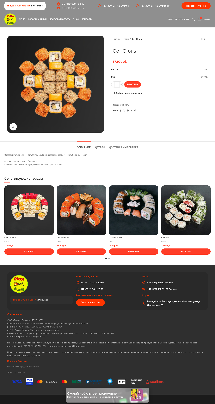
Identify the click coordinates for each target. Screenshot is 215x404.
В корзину (132, 84)
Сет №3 (165, 237)
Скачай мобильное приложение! (92, 393)
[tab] (84, 145)
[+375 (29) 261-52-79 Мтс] (99, 6)
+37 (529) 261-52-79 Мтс (160, 282)
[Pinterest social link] (128, 111)
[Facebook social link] (120, 111)
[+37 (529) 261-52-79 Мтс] (143, 282)
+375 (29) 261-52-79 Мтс (116, 5)
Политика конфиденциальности (23, 366)
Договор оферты (16, 372)
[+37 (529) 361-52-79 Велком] (143, 289)
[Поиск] (193, 19)
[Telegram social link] (135, 111)
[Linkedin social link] (131, 111)
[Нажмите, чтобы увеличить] (13, 126)
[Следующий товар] (204, 39)
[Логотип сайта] (10, 19)
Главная (117, 39)
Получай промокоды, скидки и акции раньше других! (95, 397)
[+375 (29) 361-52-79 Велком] (137, 6)
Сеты (126, 39)
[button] (146, 390)
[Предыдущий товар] (198, 39)
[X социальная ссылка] (124, 111)
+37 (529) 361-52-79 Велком (162, 289)
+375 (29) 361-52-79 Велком (155, 5)
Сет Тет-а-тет (115, 237)
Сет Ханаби (10, 237)
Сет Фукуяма (63, 237)
